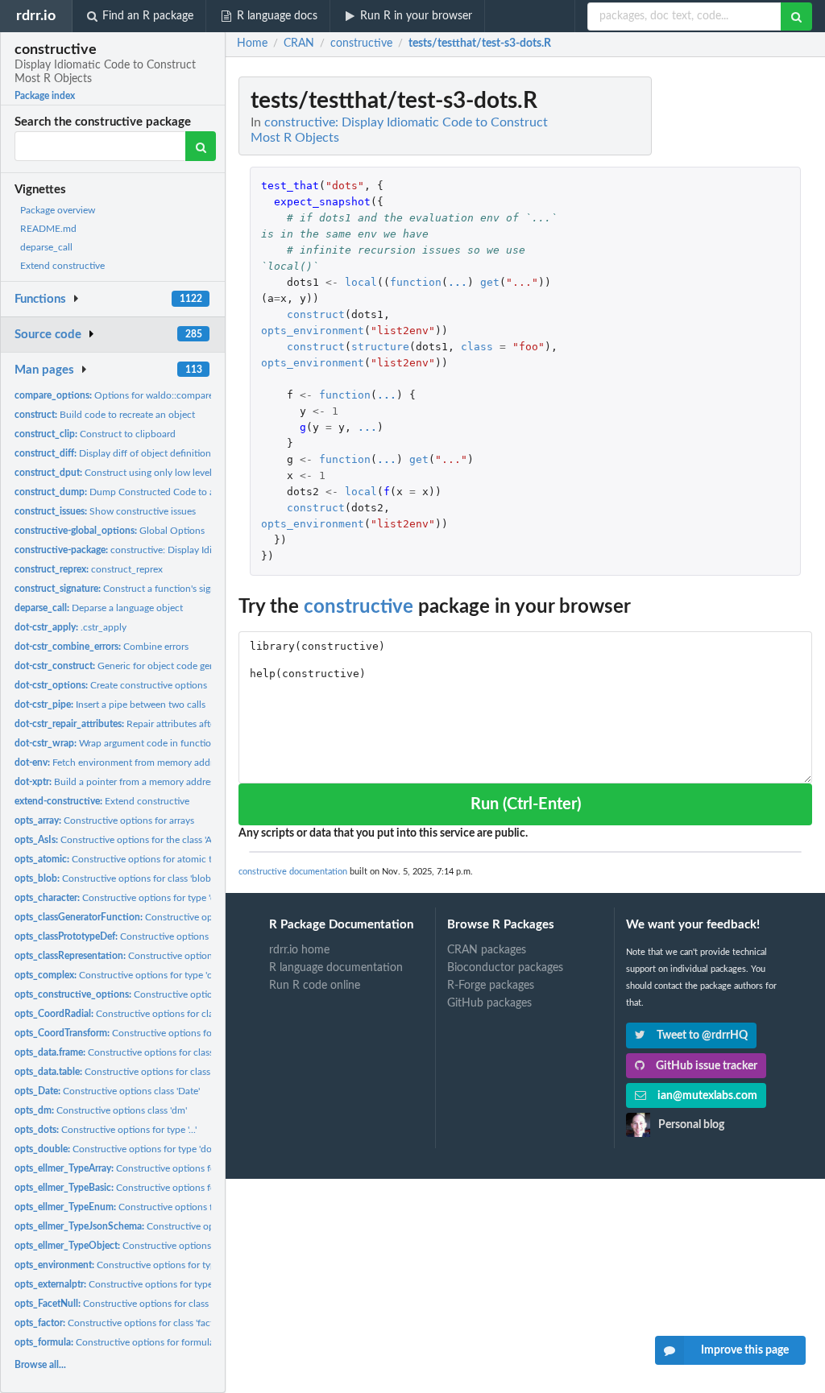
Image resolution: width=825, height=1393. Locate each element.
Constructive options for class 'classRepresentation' (179, 956)
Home (252, 43)
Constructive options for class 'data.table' (136, 1072)
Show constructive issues (105, 511)
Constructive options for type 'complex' (130, 975)
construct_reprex (89, 569)
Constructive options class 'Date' (107, 1091)
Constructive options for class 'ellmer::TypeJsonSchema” (199, 1226)
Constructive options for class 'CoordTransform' (164, 1033)
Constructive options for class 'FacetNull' (135, 1303)
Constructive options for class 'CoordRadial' (147, 1014)
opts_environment (312, 330)
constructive (358, 607)
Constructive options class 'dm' (101, 1110)
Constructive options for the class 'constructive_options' (193, 994)
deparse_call (46, 247)
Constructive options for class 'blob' (114, 878)
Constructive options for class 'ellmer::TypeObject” (174, 1245)
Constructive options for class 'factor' (119, 1323)
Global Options (110, 530)
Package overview (57, 210)
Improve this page (745, 1350)
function (416, 282)
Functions (40, 299)
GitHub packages (489, 1003)
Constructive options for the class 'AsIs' (119, 840)
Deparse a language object (99, 608)
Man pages (44, 370)
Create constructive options (111, 685)
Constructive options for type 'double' (123, 1149)
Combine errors (102, 646)
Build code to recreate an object (105, 415)
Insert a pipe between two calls (110, 704)
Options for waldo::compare (114, 395)
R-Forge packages (490, 985)
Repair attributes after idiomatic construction (166, 724)
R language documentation (336, 967)
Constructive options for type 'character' (133, 898)
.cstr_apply (70, 627)
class (477, 347)
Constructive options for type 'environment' (147, 1265)
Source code (48, 335)
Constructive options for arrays (104, 820)
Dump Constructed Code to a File (123, 492)
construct (316, 314)
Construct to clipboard (95, 434)
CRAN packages (486, 950)
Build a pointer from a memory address (116, 782)
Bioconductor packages (505, 967)
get (490, 282)
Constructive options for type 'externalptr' (139, 1284)
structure (380, 347)
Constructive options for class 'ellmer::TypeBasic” (168, 1188)
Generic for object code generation (130, 666)
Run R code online (314, 985)
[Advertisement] (691, 318)
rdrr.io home (299, 950)
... (457, 282)
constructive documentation (292, 871)
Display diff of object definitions (115, 453)
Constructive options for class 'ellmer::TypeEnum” (170, 1207)
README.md (48, 229)
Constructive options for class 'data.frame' (139, 1052)
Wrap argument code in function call (124, 743)
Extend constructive (62, 266)
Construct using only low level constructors (141, 472)
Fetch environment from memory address (120, 762)
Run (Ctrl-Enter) (526, 804)
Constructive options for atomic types (123, 859)
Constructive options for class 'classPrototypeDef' (172, 936)
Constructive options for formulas (116, 1342)
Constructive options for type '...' (106, 1130)
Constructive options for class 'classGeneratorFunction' (196, 917)
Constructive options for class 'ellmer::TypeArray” (168, 1168)
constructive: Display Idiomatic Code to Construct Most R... (188, 550)
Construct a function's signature (126, 588)
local (361, 282)
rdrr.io (36, 16)
